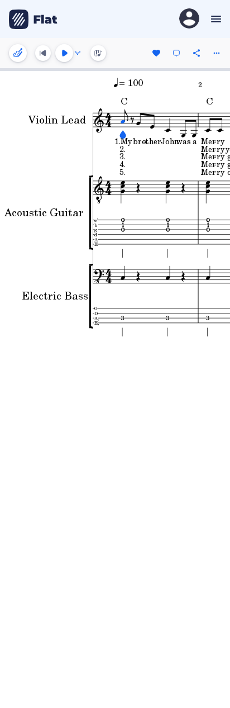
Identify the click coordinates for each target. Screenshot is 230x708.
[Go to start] (43, 53)
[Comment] (176, 53)
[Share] (196, 53)
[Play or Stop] (64, 53)
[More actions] (216, 53)
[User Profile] (189, 19)
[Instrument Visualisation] (98, 53)
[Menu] (214, 19)
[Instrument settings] (18, 53)
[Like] (156, 53)
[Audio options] (77, 53)
